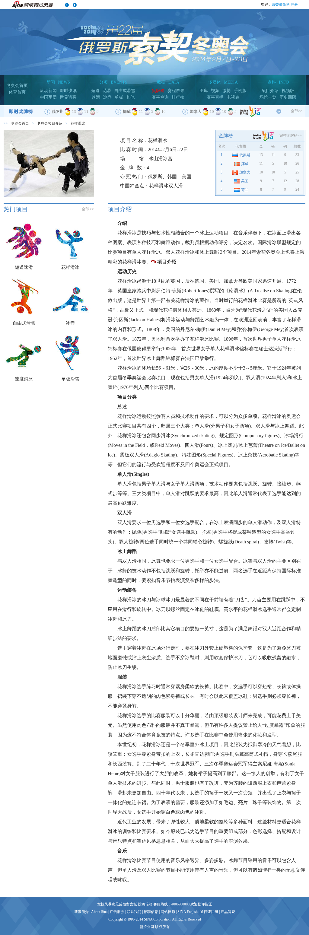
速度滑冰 (24, 379)
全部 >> (88, 209)
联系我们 (134, 912)
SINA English (187, 912)
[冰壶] (70, 297)
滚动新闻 (48, 90)
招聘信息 (151, 912)
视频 (215, 90)
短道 (95, 90)
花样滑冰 (70, 267)
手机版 (240, 90)
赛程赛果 (175, 90)
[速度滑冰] (24, 352)
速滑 (96, 97)
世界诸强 (68, 97)
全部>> (296, 111)
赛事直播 (215, 97)
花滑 (107, 90)
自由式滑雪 (124, 90)
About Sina (99, 912)
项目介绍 (270, 90)
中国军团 (48, 97)
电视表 (233, 97)
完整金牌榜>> (290, 135)
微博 (226, 90)
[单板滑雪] (70, 352)
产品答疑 (228, 912)
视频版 (288, 90)
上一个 (67, 5)
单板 (119, 97)
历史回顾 (287, 97)
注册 (294, 4)
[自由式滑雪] (24, 297)
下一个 (75, 5)
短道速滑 (24, 267)
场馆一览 (268, 97)
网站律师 (168, 912)
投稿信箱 (145, 904)
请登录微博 (281, 4)
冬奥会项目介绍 (49, 123)
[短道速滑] (24, 241)
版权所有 (162, 927)
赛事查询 (160, 97)
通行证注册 (209, 912)
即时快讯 (68, 90)
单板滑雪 (70, 379)
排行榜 (178, 97)
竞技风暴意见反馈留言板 (117, 904)
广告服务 (117, 912)
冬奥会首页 (17, 85)
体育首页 (17, 92)
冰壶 (107, 97)
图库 (203, 90)
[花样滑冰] (70, 241)
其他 (130, 97)
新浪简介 (81, 912)
